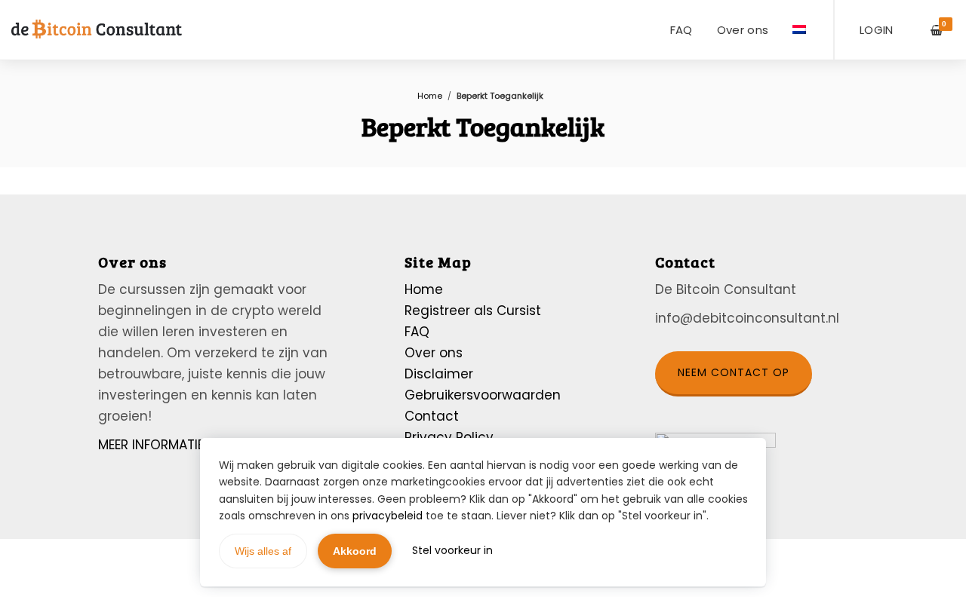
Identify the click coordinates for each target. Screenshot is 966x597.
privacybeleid (387, 515)
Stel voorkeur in (452, 550)
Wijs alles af (263, 551)
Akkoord (355, 551)
